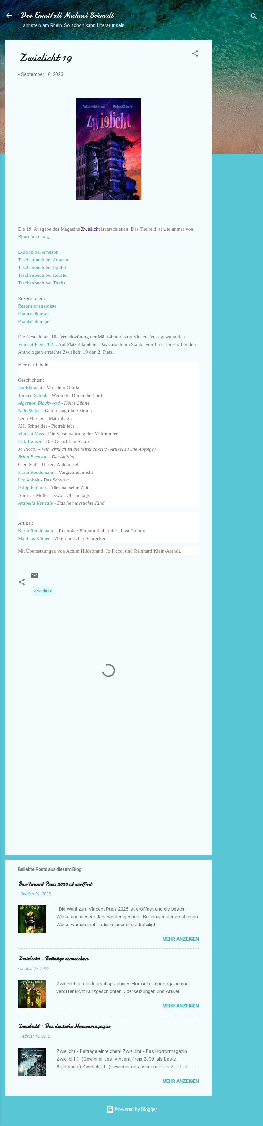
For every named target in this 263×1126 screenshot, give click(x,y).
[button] (195, 55)
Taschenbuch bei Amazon (44, 259)
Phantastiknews (33, 313)
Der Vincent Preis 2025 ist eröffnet (55, 884)
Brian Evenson (33, 456)
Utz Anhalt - (30, 479)
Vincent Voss (31, 433)
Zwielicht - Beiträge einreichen (53, 959)
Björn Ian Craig (33, 236)
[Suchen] (254, 17)
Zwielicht (43, 591)
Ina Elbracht (30, 387)
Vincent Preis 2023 (37, 344)
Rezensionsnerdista (37, 305)
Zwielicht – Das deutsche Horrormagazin (64, 1026)
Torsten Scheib (33, 395)
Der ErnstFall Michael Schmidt (67, 15)
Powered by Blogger (135, 1109)
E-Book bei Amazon (38, 252)
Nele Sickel (30, 410)
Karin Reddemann (36, 472)
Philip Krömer (32, 487)
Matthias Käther (34, 538)
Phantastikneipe (33, 321)
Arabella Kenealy (35, 502)
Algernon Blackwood (39, 403)
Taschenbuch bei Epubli (42, 267)
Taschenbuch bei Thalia (41, 282)
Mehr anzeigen (181, 939)
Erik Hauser (30, 441)
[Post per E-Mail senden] (34, 578)
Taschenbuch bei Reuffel (43, 275)
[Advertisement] (237, 136)
